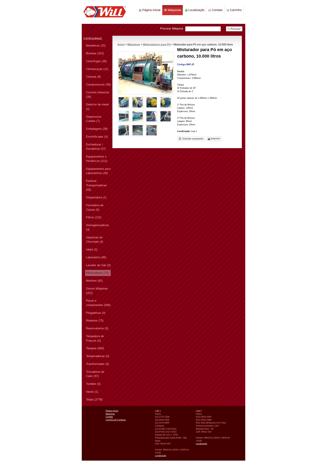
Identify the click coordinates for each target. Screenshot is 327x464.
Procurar (235, 28)
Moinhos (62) (94, 280)
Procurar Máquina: (172, 28)
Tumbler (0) (93, 384)
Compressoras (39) (98, 84)
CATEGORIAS (92, 38)
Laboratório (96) (96, 257)
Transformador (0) (97, 364)
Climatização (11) (97, 69)
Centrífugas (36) (96, 61)
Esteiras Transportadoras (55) (96, 185)
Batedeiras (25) (96, 45)
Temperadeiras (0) (97, 356)
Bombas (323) (95, 53)
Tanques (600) (95, 348)
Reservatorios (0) (97, 328)
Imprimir (215, 138)
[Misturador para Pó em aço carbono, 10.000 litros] (146, 73)
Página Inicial (150, 10)
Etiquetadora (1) (96, 197)
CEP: (157, 444)
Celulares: (160, 426)
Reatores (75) (95, 320)
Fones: (158, 414)
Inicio (121, 44)
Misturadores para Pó (157, 44)
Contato (217, 10)
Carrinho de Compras (116, 420)
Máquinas (174, 10)
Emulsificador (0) (97, 136)
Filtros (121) (94, 217)
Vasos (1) (92, 391)
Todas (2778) (94, 399)
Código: (181, 64)
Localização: (183, 131)
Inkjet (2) (91, 249)
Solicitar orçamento (192, 138)
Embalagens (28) (97, 128)
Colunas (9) (93, 76)
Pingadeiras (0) (95, 312)
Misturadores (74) (97, 272)
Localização (196, 10)
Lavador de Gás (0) (98, 265)
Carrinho (235, 10)
